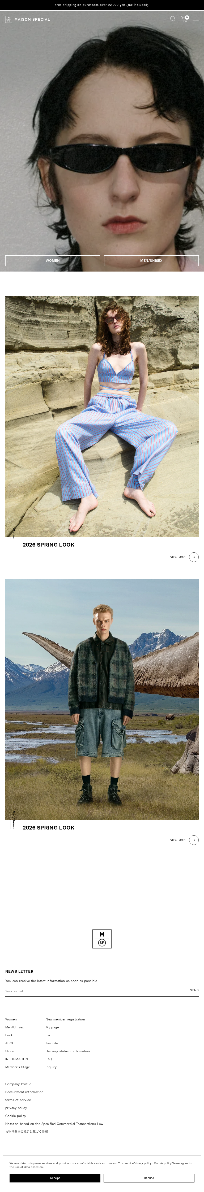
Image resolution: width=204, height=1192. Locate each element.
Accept (55, 1178)
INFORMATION (16, 1059)
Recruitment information (24, 1091)
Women (11, 1019)
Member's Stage (17, 1067)
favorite (52, 1043)
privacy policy (16, 1107)
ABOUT (11, 1043)
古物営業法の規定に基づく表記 (26, 1131)
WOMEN (53, 261)
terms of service (18, 1099)
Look (9, 1035)
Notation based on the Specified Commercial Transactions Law (54, 1123)
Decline (149, 1178)
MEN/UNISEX (151, 261)
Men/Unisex (14, 1027)
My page (52, 1027)
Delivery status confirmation (68, 1051)
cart (49, 1035)
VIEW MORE (178, 557)
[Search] (172, 19)
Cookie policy (15, 1115)
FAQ (49, 1059)
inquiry (51, 1067)
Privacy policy (142, 1163)
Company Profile (18, 1083)
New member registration (65, 1019)
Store (9, 1051)
